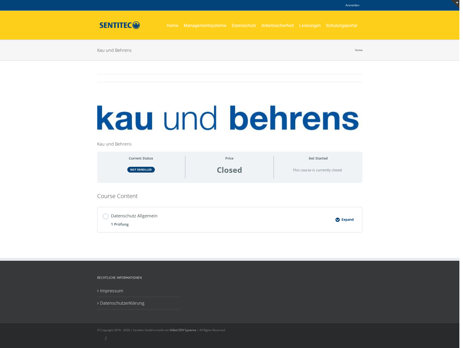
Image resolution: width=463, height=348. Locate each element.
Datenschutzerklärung (122, 303)
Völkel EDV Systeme (183, 330)
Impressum (111, 291)
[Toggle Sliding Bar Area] (455, 4)
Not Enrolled (141, 169)
